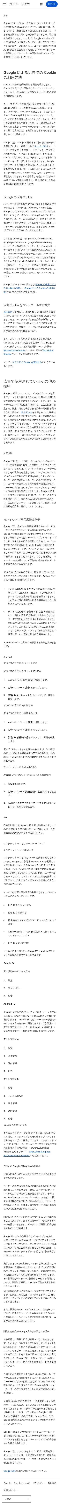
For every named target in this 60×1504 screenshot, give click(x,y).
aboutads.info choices (14, 350)
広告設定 (7, 312)
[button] (4, 4)
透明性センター (11, 1490)
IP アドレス (26, 412)
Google (7, 1483)
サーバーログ (40, 146)
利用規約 (52, 1483)
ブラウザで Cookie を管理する (27, 362)
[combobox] (16, 1499)
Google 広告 (9, 1471)
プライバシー (39, 1483)
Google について (22, 1483)
